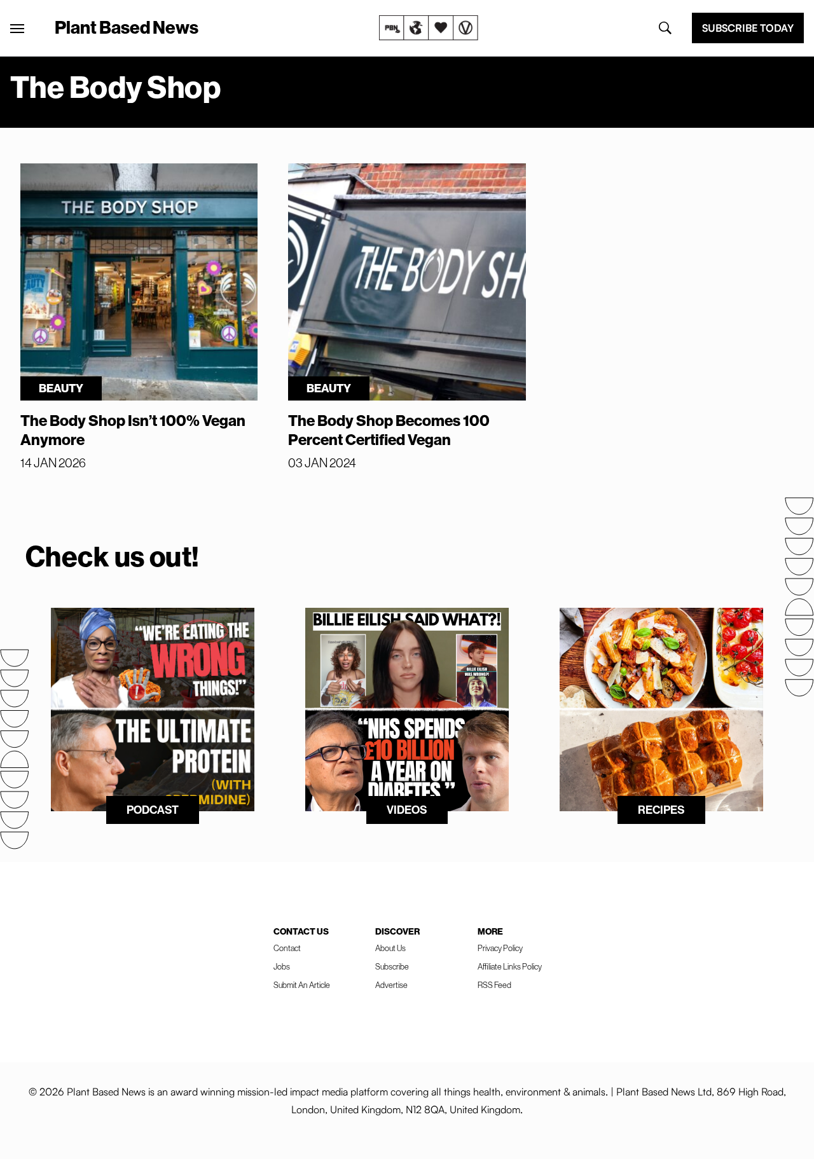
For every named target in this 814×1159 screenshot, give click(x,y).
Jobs (281, 966)
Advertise (391, 985)
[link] (428, 28)
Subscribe (392, 966)
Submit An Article (301, 985)
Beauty (61, 388)
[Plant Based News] (17, 28)
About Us (390, 948)
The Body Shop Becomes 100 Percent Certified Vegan (389, 430)
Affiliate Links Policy (510, 966)
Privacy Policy (500, 948)
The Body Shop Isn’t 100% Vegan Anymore (132, 430)
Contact (287, 948)
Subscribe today (748, 28)
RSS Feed (494, 985)
